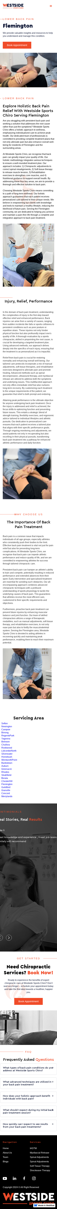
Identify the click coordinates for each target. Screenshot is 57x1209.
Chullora (5, 745)
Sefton (4, 723)
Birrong (5, 732)
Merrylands (6, 796)
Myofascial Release (39, 1153)
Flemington (6, 784)
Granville (5, 790)
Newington (6, 726)
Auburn (5, 766)
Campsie (5, 729)
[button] (51, 6)
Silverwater (6, 754)
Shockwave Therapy (40, 1170)
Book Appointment (17, 45)
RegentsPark (7, 735)
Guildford (5, 787)
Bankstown (6, 763)
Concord (5, 793)
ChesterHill (6, 781)
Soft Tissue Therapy (40, 1166)
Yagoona (5, 738)
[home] (13, 6)
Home (6, 1148)
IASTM (33, 1148)
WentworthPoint (9, 760)
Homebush (6, 757)
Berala (4, 778)
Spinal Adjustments (39, 1157)
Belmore (5, 741)
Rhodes (5, 772)
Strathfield (6, 775)
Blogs (5, 1161)
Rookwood (6, 748)
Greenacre (6, 769)
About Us (7, 1153)
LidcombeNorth (8, 751)
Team (5, 1157)
